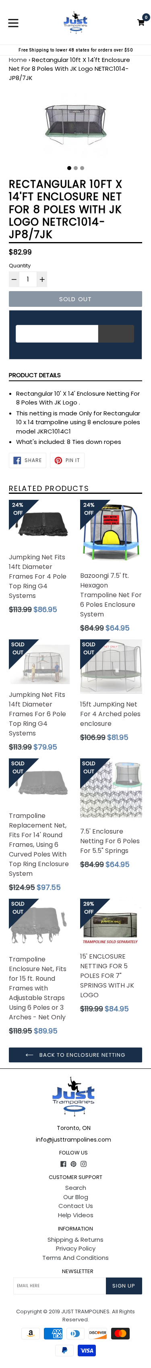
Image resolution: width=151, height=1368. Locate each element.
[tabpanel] (75, 126)
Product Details (35, 375)
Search (75, 1187)
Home (18, 59)
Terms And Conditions (75, 1257)
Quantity (20, 265)
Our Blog (75, 1197)
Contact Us (75, 1206)
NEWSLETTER (77, 1271)
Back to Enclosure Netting (81, 1055)
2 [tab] (76, 168)
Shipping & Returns (75, 1239)
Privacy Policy (75, 1248)
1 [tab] (69, 168)
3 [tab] (82, 168)
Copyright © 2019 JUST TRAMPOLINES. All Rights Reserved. (75, 1315)
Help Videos (75, 1215)
